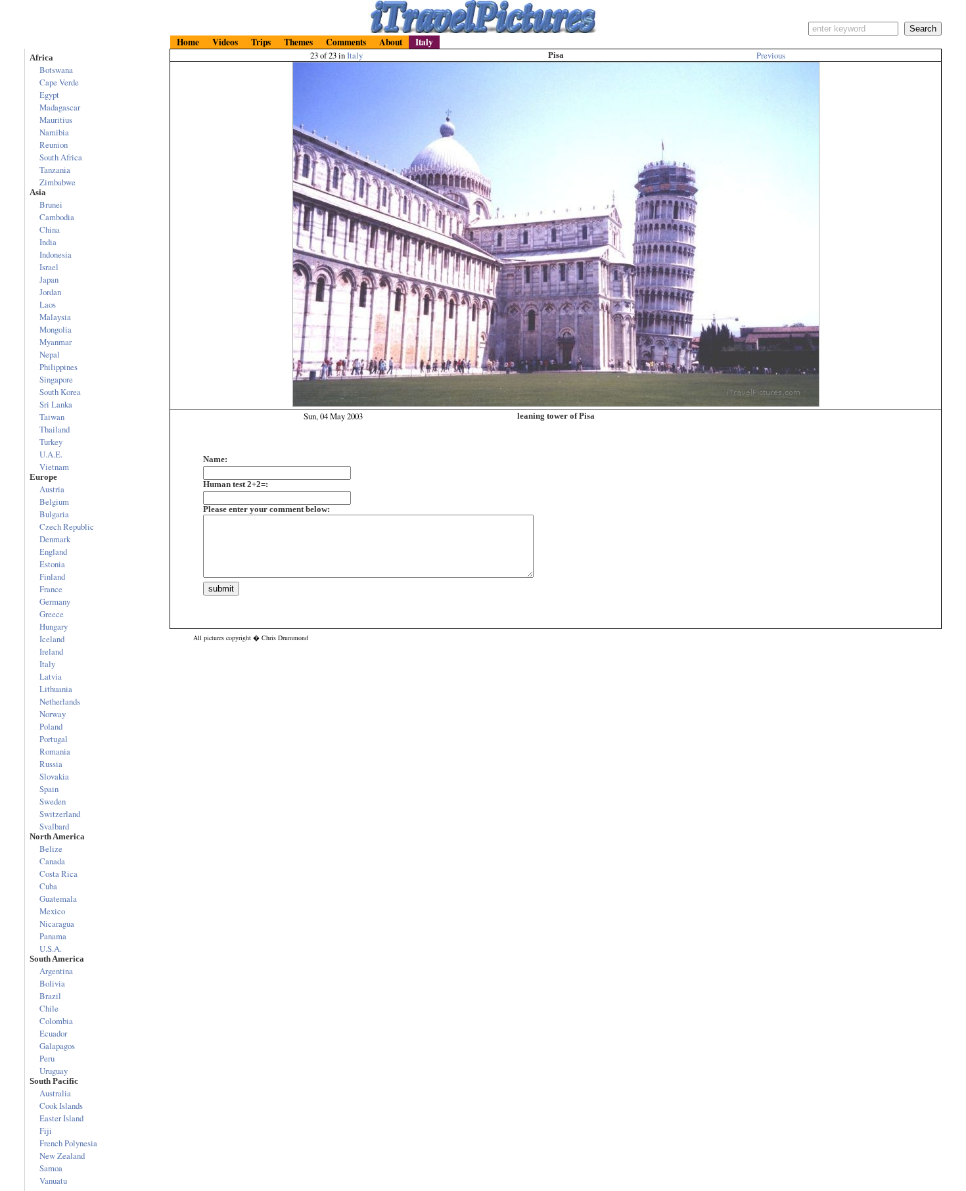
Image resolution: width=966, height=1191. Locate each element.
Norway (52, 714)
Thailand (54, 429)
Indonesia (55, 254)
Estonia (52, 564)
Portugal (53, 739)
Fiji (45, 1130)
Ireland (51, 651)
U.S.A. (50, 948)
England (53, 551)
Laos (47, 304)
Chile (48, 1008)
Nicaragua (56, 923)
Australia (55, 1093)
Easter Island (61, 1118)
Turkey (50, 442)
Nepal (49, 354)
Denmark (54, 539)
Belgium (54, 501)
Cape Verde (59, 82)
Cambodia (56, 217)
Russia (50, 764)
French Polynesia (68, 1143)
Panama (52, 936)
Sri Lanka (55, 404)
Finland (52, 576)
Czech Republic (66, 526)
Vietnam (54, 467)
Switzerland (59, 814)
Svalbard (54, 826)
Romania (54, 751)
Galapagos (57, 1046)
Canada (52, 861)
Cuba (48, 886)
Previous (770, 55)
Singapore (56, 379)
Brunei (50, 204)
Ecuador (53, 1033)
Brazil (50, 996)
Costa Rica (58, 873)
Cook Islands (61, 1105)
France (50, 589)
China (49, 229)
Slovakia (54, 776)
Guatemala (58, 898)
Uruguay (53, 1071)
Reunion (53, 145)
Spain (48, 789)
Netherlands (59, 701)
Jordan (50, 292)
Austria (51, 489)
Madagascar (59, 107)
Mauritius (55, 120)
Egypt (49, 95)
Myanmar (55, 342)
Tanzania (54, 169)
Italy (355, 55)
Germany (54, 601)
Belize (50, 848)
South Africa (60, 157)
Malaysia (55, 317)
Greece (51, 614)
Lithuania (55, 689)
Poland (50, 726)
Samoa (50, 1168)
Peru (47, 1058)
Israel (48, 267)
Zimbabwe (57, 182)
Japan (48, 279)
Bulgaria (54, 514)
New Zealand (62, 1155)
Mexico (52, 911)
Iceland (51, 639)
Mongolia (55, 329)
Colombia (56, 1021)
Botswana (56, 70)
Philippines (58, 367)
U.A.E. (50, 454)
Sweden (52, 801)
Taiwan (51, 417)
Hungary (53, 626)
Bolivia (52, 983)
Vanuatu (53, 1180)
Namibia (54, 132)
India (48, 242)
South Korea (60, 392)
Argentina (56, 971)
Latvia (50, 676)
